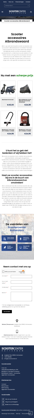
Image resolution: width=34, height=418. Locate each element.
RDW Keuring (5, 388)
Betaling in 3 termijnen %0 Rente (10, 371)
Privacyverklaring (26, 413)
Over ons (11, 2)
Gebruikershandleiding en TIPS (10, 369)
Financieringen (19, 2)
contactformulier (7, 203)
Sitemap (18, 413)
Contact (28, 2)
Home (5, 2)
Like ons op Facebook (11, 399)
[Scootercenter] (17, 12)
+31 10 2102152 (8, 357)
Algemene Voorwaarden (15, 305)
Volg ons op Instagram (11, 402)
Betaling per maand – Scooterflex (11, 373)
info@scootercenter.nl (10, 358)
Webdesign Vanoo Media (8, 413)
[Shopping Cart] (31, 12)
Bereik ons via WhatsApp (12, 404)
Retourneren (5, 386)
